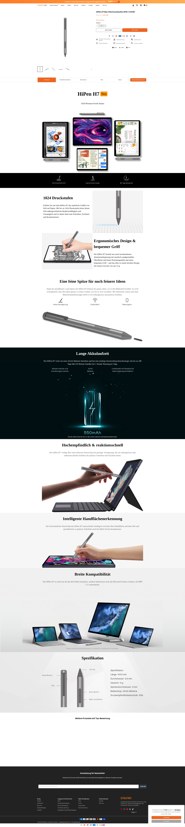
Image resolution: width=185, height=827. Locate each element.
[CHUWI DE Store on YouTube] (127, 809)
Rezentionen (83, 79)
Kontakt (101, 801)
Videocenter (81, 805)
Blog (79, 801)
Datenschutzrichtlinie (53, 822)
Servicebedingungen (75, 822)
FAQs (101, 79)
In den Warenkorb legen (138, 80)
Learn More (44, 757)
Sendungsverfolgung (63, 803)
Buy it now (135, 30)
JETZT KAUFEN (114, 2)
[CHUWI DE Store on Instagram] (121, 809)
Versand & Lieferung (63, 808)
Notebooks (40, 803)
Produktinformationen (65, 79)
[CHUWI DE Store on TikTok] (133, 809)
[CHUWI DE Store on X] (130, 809)
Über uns (105, 5)
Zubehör (83, 5)
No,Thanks (166, 821)
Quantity (98, 23)
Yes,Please (166, 817)
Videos (120, 79)
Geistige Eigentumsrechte (64, 822)
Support (98, 5)
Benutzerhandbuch (63, 805)
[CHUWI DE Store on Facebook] (124, 809)
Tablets (69, 5)
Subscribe (143, 786)
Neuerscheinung (54, 5)
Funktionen (47, 79)
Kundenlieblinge (41, 808)
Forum (80, 803)
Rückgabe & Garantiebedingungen (67, 810)
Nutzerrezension (83, 808)
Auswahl (91, 5)
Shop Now (56, 757)
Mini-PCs (76, 5)
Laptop (62, 5)
